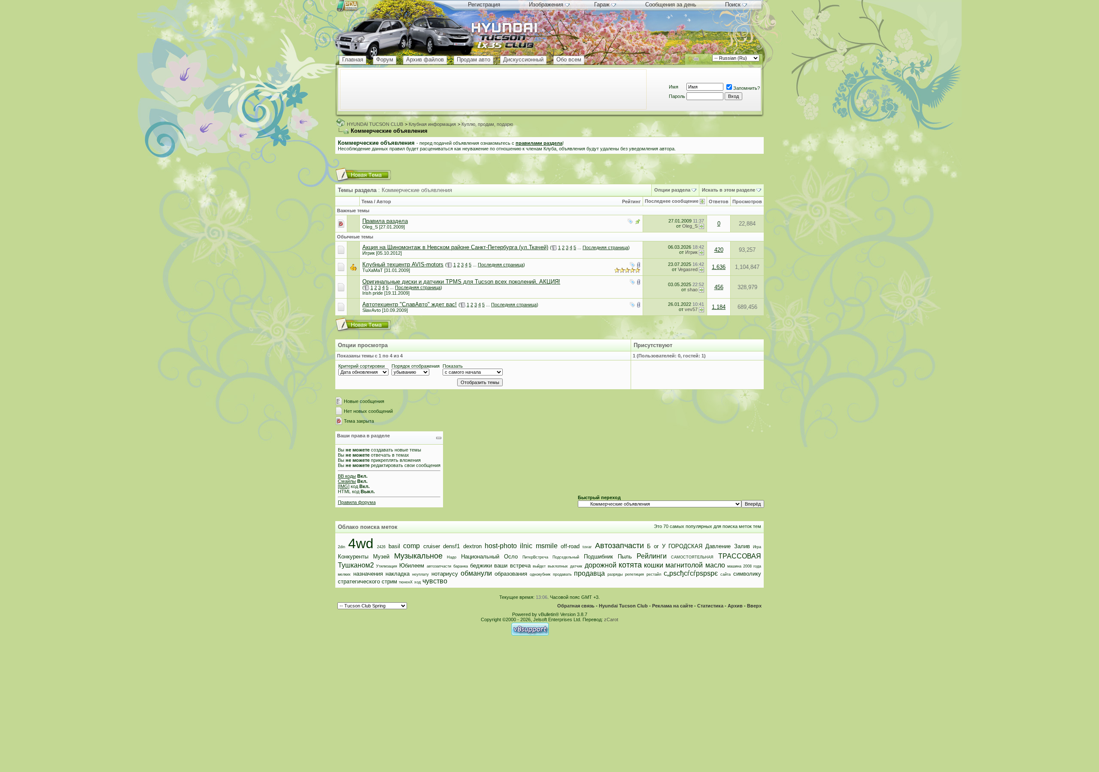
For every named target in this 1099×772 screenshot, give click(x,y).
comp (411, 545)
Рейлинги (652, 556)
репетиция (634, 574)
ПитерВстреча (535, 557)
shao (692, 289)
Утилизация (386, 566)
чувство (434, 581)
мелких (344, 574)
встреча (520, 565)
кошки (653, 565)
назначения (368, 574)
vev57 (691, 309)
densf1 (451, 546)
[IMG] (343, 486)
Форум (384, 59)
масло (715, 565)
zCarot (611, 619)
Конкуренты (353, 556)
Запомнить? (746, 88)
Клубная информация (432, 124)
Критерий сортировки (361, 366)
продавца (589, 573)
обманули (476, 573)
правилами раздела (539, 143)
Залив (742, 546)
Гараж (602, 4)
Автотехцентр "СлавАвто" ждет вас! (409, 304)
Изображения (546, 4)
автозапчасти (439, 566)
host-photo (501, 545)
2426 (381, 547)
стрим (389, 581)
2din (341, 547)
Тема (367, 201)
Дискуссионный (523, 59)
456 (718, 287)
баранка (460, 566)
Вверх (754, 605)
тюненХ (406, 582)
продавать (562, 574)
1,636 (719, 267)
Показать (453, 366)
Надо (451, 557)
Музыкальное (418, 556)
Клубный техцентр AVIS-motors (402, 264)
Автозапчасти (619, 545)
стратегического (359, 581)
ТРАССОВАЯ (739, 556)
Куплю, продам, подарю (487, 124)
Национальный (480, 556)
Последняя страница (605, 247)
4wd (360, 543)
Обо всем (568, 59)
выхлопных (558, 566)
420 (718, 250)
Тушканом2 (356, 565)
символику (747, 574)
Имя (673, 86)
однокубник (540, 574)
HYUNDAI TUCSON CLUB (375, 124)
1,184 (719, 307)
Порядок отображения (416, 366)
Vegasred (688, 269)
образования (511, 574)
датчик (576, 566)
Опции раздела (672, 189)
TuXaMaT (372, 270)
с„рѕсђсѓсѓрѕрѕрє (691, 573)
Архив (735, 605)
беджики (481, 565)
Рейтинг (631, 201)
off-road (570, 546)
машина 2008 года (744, 566)
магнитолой (684, 565)
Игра (757, 547)
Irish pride (372, 293)
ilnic (526, 545)
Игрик (368, 253)
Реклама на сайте (672, 605)
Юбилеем (411, 565)
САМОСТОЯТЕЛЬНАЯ (692, 557)
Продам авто (473, 59)
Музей (381, 556)
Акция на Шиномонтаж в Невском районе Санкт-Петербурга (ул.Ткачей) (455, 247)
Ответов (719, 201)
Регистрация (484, 4)
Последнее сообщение (671, 201)
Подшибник (598, 556)
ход (417, 582)
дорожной (600, 565)
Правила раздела (385, 221)
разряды (614, 574)
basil (394, 546)
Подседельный (566, 557)
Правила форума (357, 502)
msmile (547, 545)
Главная (352, 59)
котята (630, 565)
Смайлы (347, 481)
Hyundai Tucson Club (623, 605)
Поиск (733, 4)
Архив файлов (425, 59)
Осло (511, 556)
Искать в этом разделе (728, 189)
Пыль (625, 556)
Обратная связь (576, 605)
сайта (725, 574)
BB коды (347, 476)
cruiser (431, 546)
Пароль (677, 96)
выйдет (539, 566)
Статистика (710, 605)
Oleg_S (370, 226)
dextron (472, 546)
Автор (383, 201)
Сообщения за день (670, 4)
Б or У (656, 546)
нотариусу (444, 574)
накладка (398, 574)
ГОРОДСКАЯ (685, 546)
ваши (500, 565)
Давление (718, 546)
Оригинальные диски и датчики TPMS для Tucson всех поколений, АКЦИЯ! (461, 281)
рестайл (654, 574)
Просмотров (747, 201)
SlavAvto (371, 310)
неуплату (420, 574)
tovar (587, 547)
